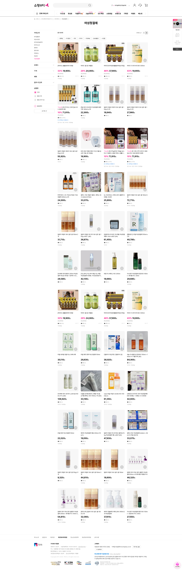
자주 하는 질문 (136, 547)
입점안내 (44, 537)
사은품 (103, 38)
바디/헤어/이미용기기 (47, 19)
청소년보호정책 (74, 537)
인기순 (138, 33)
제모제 (36, 56)
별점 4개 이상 (40, 100)
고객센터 (140, 5)
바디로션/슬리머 (38, 42)
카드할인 (68, 38)
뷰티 (37, 19)
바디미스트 (37, 45)
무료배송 (88, 38)
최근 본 (177, 30)
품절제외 (39, 106)
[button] (57, 14)
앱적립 (61, 38)
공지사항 (96, 537)
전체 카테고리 (43, 13)
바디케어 (57, 19)
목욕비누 (36, 53)
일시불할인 (96, 38)
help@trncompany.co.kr (123, 547)
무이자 (80, 38)
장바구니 (146, 5)
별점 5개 (39, 96)
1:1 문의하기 (99, 549)
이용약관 (52, 537)
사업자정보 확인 (82, 546)
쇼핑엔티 (41, 5)
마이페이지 (134, 5)
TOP (179, 49)
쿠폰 (75, 38)
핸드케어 (36, 50)
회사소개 (36, 537)
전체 (38, 92)
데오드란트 (37, 39)
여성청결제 (65, 19)
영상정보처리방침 (86, 537)
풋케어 (36, 48)
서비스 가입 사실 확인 (115, 554)
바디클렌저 (37, 36)
